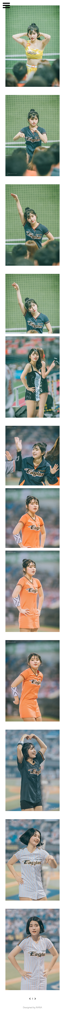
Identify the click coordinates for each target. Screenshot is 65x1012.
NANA (39, 1007)
